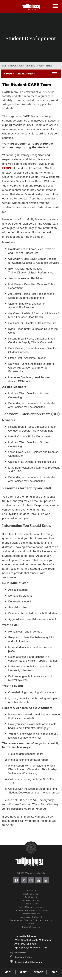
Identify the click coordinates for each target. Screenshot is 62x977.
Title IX (31, 923)
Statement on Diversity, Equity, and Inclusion (31, 920)
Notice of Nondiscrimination (31, 907)
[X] (24, 880)
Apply (23, 972)
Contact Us (31, 890)
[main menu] (55, 3)
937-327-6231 (20, 952)
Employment (31, 897)
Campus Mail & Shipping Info (28, 961)
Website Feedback (31, 913)
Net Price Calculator (31, 900)
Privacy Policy (31, 903)
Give (54, 972)
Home (4, 66)
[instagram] (31, 880)
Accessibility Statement (31, 917)
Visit (8, 972)
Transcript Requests (31, 927)
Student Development (26, 66)
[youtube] (38, 880)
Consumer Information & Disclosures (31, 910)
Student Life (12, 66)
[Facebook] (16, 880)
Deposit (39, 972)
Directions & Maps (31, 893)
